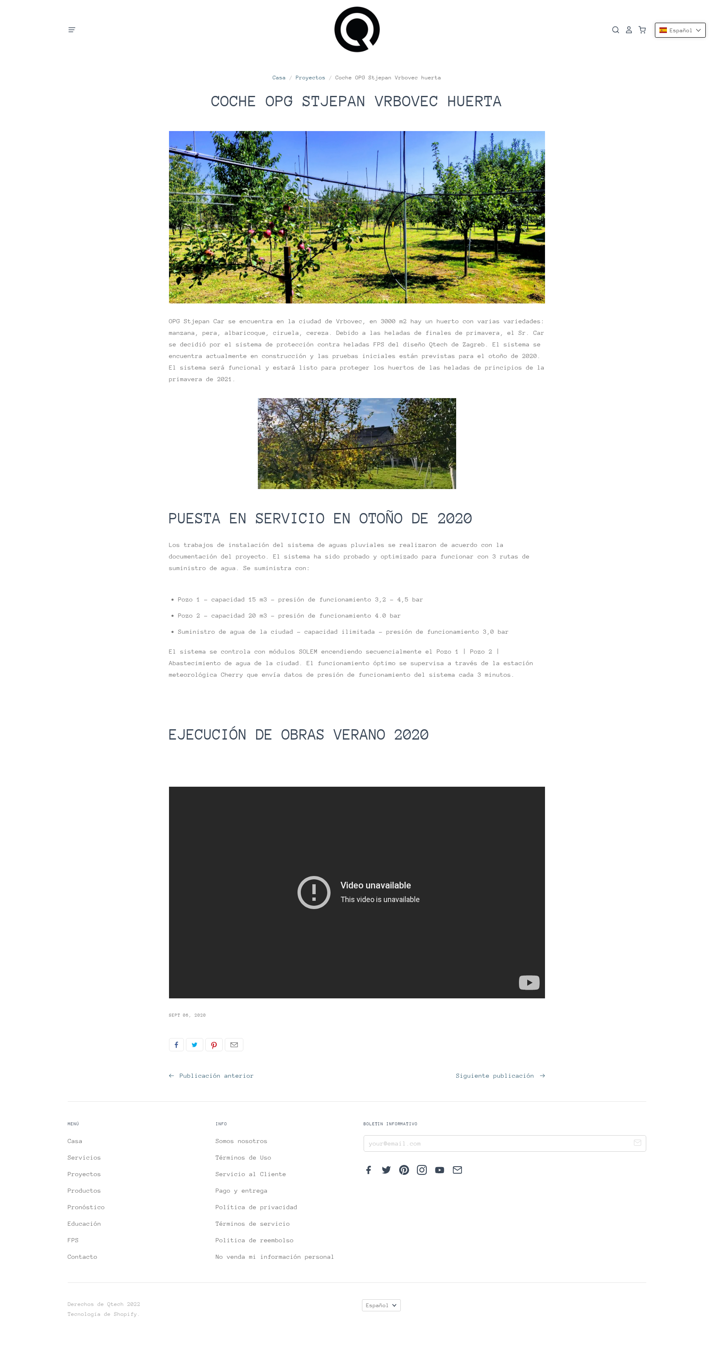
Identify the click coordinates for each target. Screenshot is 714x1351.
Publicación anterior (215, 1075)
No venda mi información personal (275, 1256)
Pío (194, 1044)
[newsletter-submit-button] (637, 1144)
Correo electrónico (234, 1044)
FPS (73, 1240)
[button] (680, 30)
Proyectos (311, 77)
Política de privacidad (257, 1206)
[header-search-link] (613, 30)
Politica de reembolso (255, 1240)
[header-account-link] (626, 30)
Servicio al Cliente (251, 1173)
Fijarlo (214, 1044)
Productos (84, 1190)
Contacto (83, 1256)
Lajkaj (176, 1044)
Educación (84, 1223)
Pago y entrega (242, 1190)
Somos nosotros (242, 1140)
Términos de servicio (253, 1223)
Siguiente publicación (497, 1075)
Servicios (84, 1157)
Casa (279, 77)
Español (377, 1305)
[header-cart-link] (639, 30)
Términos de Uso (243, 1157)
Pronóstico (86, 1206)
